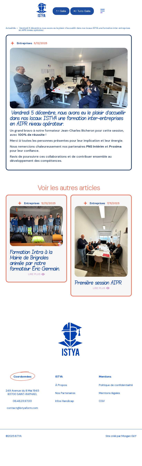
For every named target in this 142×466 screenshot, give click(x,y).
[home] (41, 11)
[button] (102, 11)
